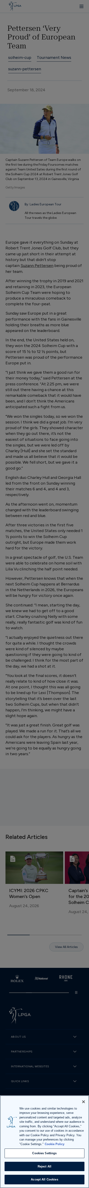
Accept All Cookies (44, 1179)
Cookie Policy (54, 1144)
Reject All (44, 1166)
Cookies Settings (44, 1153)
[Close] (84, 1102)
